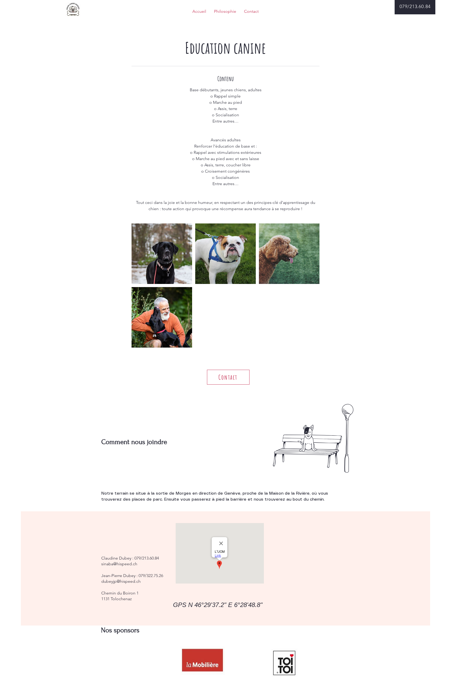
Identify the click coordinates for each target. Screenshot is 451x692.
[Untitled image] (162, 253)
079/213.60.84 (146, 558)
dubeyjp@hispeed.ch (121, 581)
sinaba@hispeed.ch (119, 563)
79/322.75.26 (152, 575)
